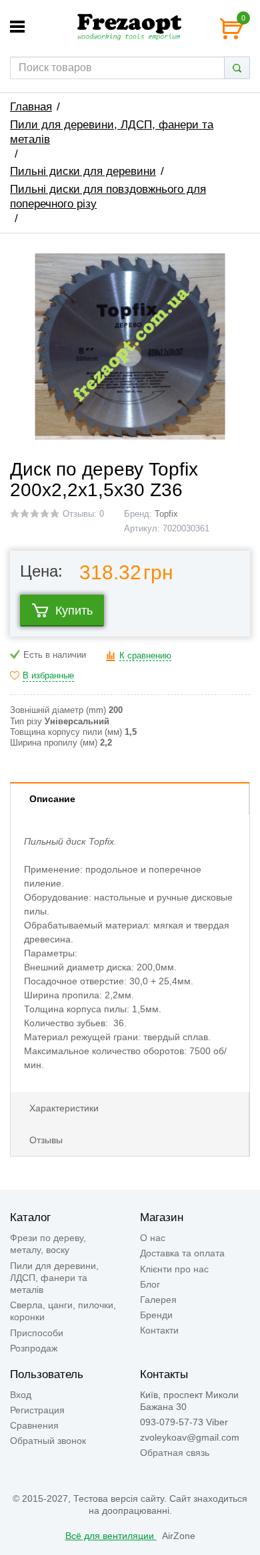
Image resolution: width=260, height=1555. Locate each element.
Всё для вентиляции (111, 1535)
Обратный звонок (48, 1440)
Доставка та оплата (182, 1253)
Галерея (158, 1299)
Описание (52, 798)
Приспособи (36, 1333)
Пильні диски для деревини (83, 171)
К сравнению (145, 655)
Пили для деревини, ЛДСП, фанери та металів (111, 132)
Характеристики (64, 1108)
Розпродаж (33, 1348)
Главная (31, 106)
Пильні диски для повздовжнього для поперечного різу (108, 196)
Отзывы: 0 (83, 514)
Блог (150, 1284)
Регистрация (37, 1410)
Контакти (159, 1330)
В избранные (48, 675)
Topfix (166, 514)
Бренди (156, 1315)
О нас (152, 1237)
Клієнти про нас (174, 1269)
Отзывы (46, 1140)
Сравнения (34, 1425)
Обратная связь (174, 1452)
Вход (20, 1394)
